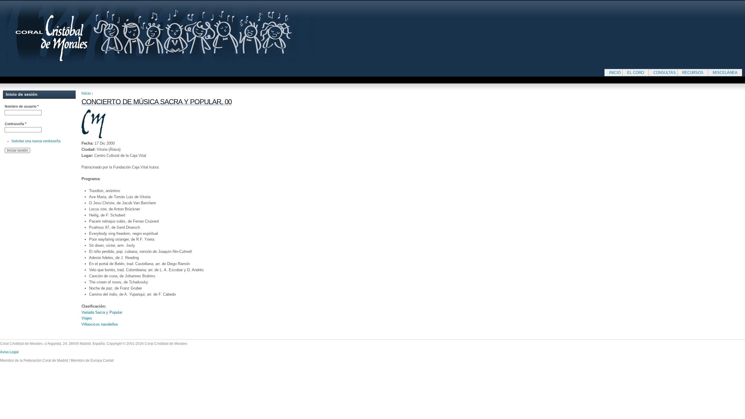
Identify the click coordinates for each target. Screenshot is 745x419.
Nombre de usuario (22, 106)
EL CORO (635, 72)
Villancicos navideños (99, 324)
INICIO (615, 72)
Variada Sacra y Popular (101, 312)
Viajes (86, 318)
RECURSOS (692, 72)
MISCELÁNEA (725, 72)
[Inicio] (177, 33)
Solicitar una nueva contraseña (36, 141)
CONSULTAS (664, 72)
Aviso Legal (9, 352)
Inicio (86, 93)
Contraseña (15, 124)
